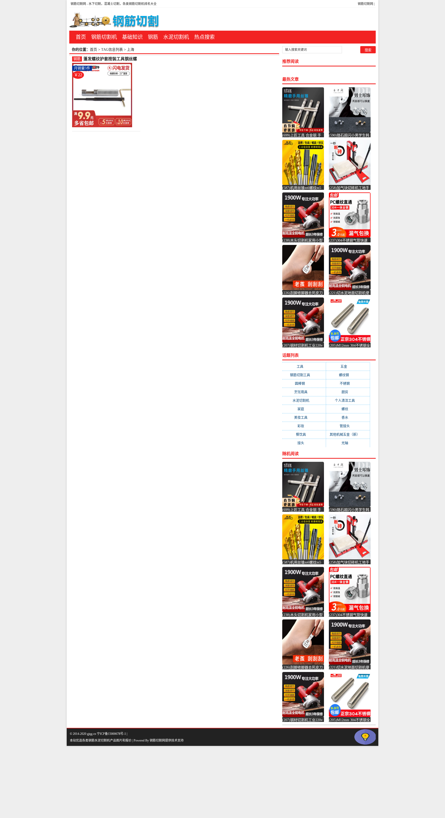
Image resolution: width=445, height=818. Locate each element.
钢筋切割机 (104, 37)
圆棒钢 (304, 383)
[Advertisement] (154, 782)
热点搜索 (204, 37)
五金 (347, 366)
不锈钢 (348, 383)
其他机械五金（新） (348, 434)
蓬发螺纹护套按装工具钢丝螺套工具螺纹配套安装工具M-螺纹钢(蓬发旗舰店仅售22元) (110, 59)
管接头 (348, 426)
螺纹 (348, 409)
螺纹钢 (348, 375)
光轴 (348, 443)
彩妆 (304, 426)
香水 (348, 417)
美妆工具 (304, 417)
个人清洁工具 (348, 400)
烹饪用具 (304, 392)
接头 (304, 443)
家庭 (304, 409)
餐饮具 (304, 434)
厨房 (348, 392)
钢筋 (153, 37)
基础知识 (132, 37)
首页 (81, 37)
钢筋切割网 (365, 4)
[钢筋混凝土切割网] (115, 19)
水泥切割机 (176, 37)
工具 (304, 366)
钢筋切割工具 (304, 375)
